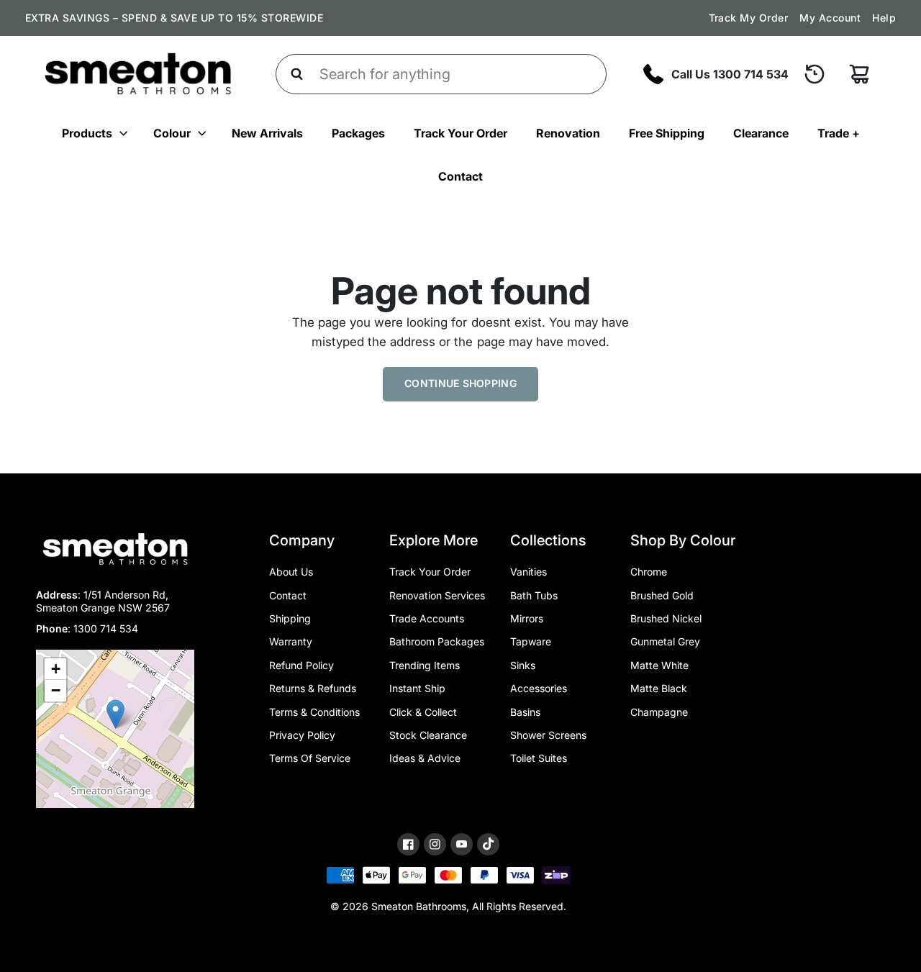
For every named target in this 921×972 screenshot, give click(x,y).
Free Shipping (666, 133)
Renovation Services (437, 595)
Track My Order (749, 18)
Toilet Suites (538, 758)
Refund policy (301, 665)
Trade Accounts (426, 618)
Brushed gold (662, 595)
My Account (830, 18)
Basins (525, 712)
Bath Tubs (534, 595)
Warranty (290, 641)
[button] (115, 714)
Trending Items (424, 665)
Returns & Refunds (312, 688)
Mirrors (526, 618)
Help (884, 18)
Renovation (568, 133)
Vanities (528, 572)
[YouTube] (461, 844)
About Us (291, 572)
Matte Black (658, 688)
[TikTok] (488, 843)
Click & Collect (423, 712)
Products (87, 133)
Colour (172, 133)
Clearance (761, 133)
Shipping (290, 618)
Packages (358, 133)
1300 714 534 (105, 628)
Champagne (659, 712)
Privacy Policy (302, 735)
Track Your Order (460, 133)
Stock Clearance (428, 735)
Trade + (838, 133)
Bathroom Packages (436, 641)
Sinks (522, 665)
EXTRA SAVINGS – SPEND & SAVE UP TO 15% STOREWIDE (174, 18)
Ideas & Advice (424, 758)
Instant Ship (417, 688)
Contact (460, 176)
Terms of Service (309, 758)
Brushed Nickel (666, 618)
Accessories (538, 688)
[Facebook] (408, 844)
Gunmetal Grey (665, 641)
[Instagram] (435, 844)
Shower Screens (548, 735)
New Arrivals (267, 133)
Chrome (648, 572)
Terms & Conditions (314, 712)
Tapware (530, 641)
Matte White (659, 665)
